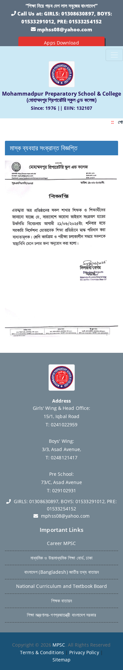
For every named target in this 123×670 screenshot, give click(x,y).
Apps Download (61, 43)
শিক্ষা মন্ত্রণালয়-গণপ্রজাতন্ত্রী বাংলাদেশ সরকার (61, 615)
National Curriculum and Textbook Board (61, 586)
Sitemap (61, 659)
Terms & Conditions (42, 652)
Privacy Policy (84, 652)
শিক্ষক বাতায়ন (61, 600)
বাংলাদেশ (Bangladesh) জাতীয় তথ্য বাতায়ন (61, 572)
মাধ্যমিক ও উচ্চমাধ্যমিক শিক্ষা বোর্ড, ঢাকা (62, 558)
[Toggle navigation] (114, 55)
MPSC (58, 645)
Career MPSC (61, 543)
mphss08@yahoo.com (64, 29)
